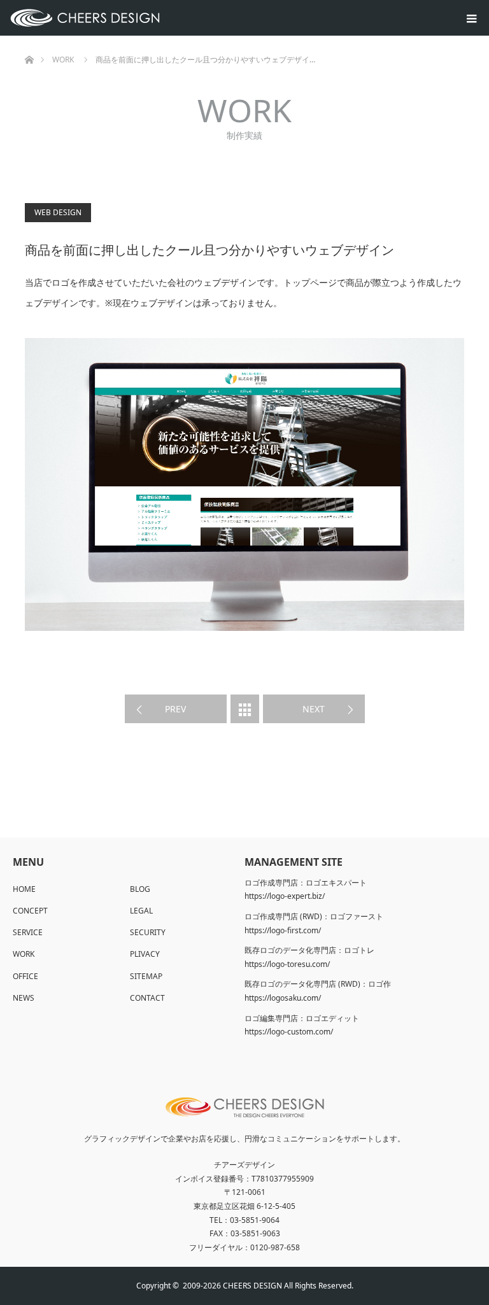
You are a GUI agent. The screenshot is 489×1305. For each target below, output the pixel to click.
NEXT (313, 709)
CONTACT (147, 997)
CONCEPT (30, 910)
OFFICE (25, 976)
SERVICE (28, 932)
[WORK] (244, 709)
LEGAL (141, 910)
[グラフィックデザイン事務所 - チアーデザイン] (160, 17)
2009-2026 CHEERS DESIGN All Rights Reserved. (268, 1285)
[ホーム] (29, 40)
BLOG (140, 889)
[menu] (471, 18)
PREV (175, 709)
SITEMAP (146, 976)
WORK (23, 954)
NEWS (23, 997)
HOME (24, 889)
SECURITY (148, 932)
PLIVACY (145, 954)
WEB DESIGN (58, 212)
